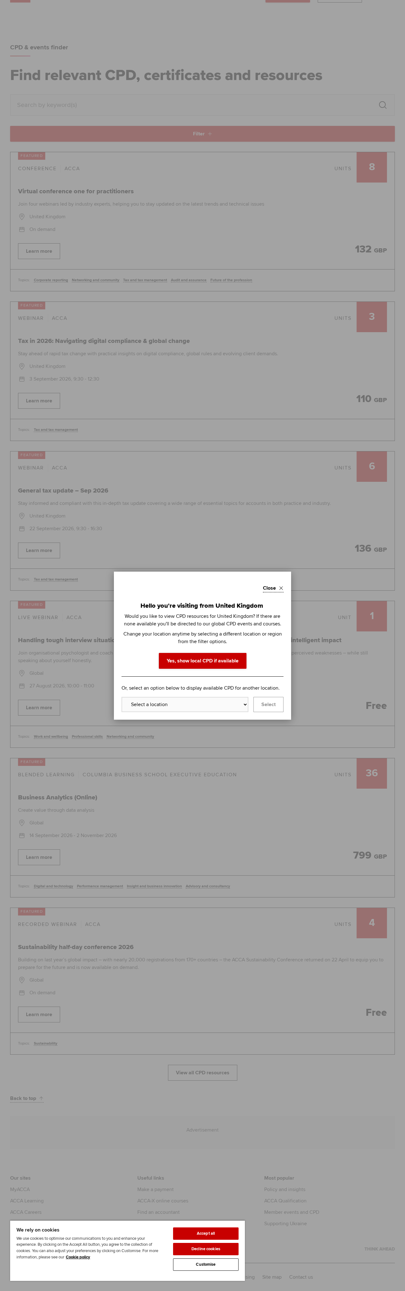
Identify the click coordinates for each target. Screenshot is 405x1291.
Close (269, 588)
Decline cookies (205, 1248)
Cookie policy (78, 1257)
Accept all (206, 1233)
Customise (205, 1264)
